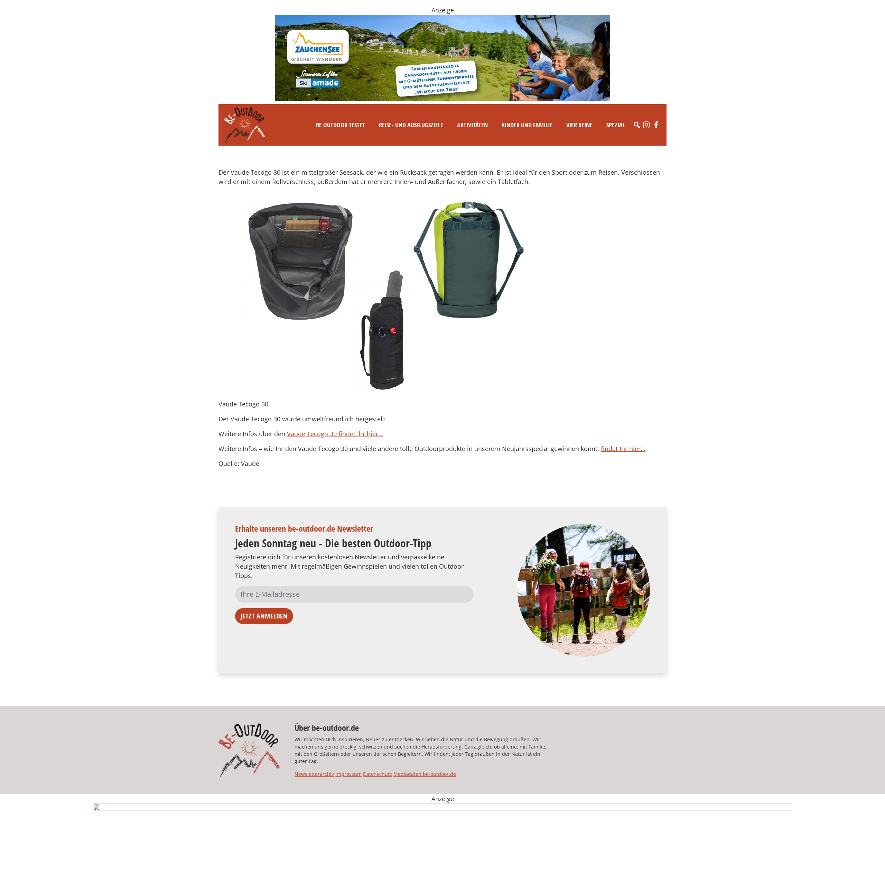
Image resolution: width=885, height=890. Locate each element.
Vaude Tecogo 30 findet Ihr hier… (335, 434)
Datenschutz (377, 774)
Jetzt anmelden (264, 616)
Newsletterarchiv (314, 774)
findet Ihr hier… (623, 448)
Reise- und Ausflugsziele (411, 125)
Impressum (348, 774)
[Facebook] (656, 125)
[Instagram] (646, 125)
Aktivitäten (472, 125)
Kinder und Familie (527, 125)
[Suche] (637, 125)
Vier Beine (579, 125)
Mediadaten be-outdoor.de (424, 774)
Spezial (615, 125)
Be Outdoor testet (340, 125)
